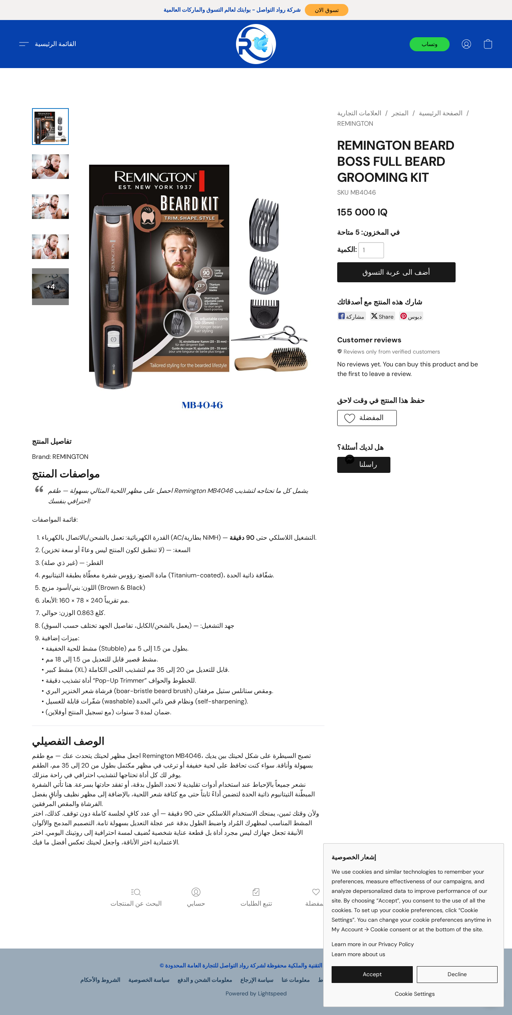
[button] (326, 10)
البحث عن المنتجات (136, 903)
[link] (415, 991)
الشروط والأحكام (100, 979)
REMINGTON (355, 123)
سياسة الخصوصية (149, 979)
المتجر (400, 113)
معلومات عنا (296, 979)
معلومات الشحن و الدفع (205, 979)
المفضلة (316, 903)
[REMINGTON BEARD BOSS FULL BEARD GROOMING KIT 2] (50, 206)
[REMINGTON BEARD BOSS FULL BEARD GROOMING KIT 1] (50, 166)
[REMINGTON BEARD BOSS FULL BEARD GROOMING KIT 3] (50, 246)
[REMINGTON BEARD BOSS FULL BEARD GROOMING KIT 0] (50, 126)
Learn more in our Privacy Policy (373, 944)
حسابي (196, 903)
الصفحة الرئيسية (440, 113)
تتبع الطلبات (256, 903)
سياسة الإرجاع (257, 979)
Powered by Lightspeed (256, 993)
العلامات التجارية (359, 113)
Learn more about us (358, 954)
